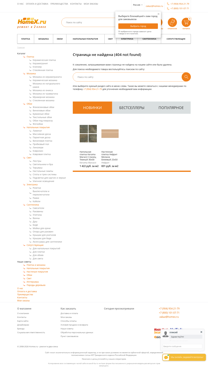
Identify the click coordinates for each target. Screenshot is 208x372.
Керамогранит (40, 63)
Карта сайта (22, 321)
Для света (38, 258)
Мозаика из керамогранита (47, 76)
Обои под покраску (43, 120)
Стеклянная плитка (43, 70)
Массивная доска (42, 134)
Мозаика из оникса (43, 90)
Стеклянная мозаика (43, 100)
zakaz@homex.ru (154, 6)
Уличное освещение (43, 181)
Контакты (76, 3)
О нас (20, 3)
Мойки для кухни (42, 228)
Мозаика (43, 38)
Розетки (37, 187)
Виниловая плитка (42, 140)
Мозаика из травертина (45, 93)
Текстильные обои (42, 117)
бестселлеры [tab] (131, 107)
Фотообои (38, 123)
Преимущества (59, 3)
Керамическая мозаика (45, 80)
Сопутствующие (176, 38)
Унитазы (37, 214)
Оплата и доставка (37, 3)
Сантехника (149, 38)
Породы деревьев (36, 285)
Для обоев (38, 255)
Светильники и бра (43, 164)
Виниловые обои (41, 110)
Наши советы (67, 328)
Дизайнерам (23, 324)
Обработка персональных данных (77, 332)
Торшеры (37, 167)
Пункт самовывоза (69, 336)
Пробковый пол (41, 144)
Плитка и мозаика (36, 264)
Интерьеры (33, 281)
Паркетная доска (41, 137)
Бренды (21, 328)
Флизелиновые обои (43, 107)
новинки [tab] (92, 107)
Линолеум (38, 147)
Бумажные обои (41, 113)
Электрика (127, 38)
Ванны (36, 218)
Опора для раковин (43, 231)
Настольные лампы (43, 171)
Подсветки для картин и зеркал (49, 177)
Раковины (38, 211)
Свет (110, 38)
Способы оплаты (69, 321)
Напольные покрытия (85, 38)
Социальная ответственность (31, 332)
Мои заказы (91, 3)
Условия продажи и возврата (74, 324)
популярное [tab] (171, 107)
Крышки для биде (42, 238)
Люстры (37, 160)
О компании (23, 313)
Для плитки (39, 251)
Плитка (25, 38)
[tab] (92, 108)
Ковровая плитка (42, 154)
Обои (60, 38)
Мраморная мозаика (44, 97)
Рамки (36, 197)
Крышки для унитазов (44, 234)
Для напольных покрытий (46, 248)
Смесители (38, 208)
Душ (35, 221)
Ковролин (38, 150)
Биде (35, 224)
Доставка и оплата (69, 313)
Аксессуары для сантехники (47, 241)
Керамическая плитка (44, 60)
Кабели (36, 201)
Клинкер (37, 66)
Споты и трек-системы (44, 174)
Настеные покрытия (37, 271)
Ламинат (37, 130)
